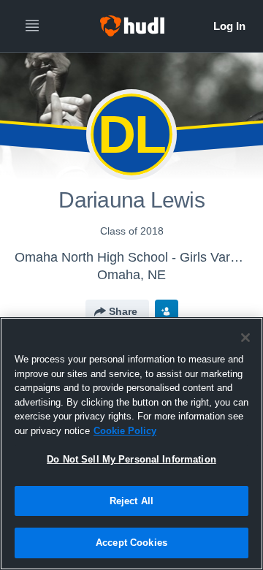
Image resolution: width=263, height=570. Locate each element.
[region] (131, 443)
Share (123, 311)
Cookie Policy (125, 430)
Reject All (131, 500)
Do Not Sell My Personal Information (131, 459)
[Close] (245, 338)
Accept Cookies (131, 542)
